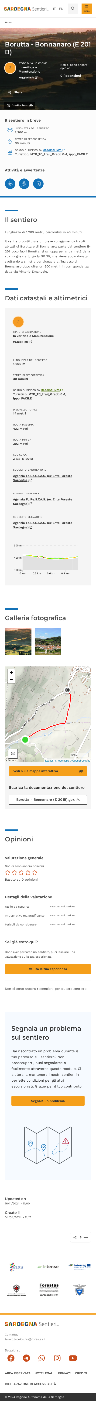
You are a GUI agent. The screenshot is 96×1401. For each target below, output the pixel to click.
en (61, 9)
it (54, 9)
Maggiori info (26, 77)
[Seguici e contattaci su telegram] (26, 1358)
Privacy (64, 1373)
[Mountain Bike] (10, 183)
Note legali (44, 1373)
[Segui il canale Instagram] (57, 1358)
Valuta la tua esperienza (48, 969)
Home (8, 22)
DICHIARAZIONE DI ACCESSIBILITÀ (30, 1384)
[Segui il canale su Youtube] (73, 1358)
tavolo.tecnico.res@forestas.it (25, 1339)
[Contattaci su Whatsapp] (42, 1358)
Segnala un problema (48, 1101)
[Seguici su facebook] (11, 1358)
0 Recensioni (70, 75)
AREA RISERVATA (18, 1373)
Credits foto (19, 105)
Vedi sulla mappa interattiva (35, 771)
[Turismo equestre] (38, 183)
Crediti (81, 1373)
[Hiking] (24, 183)
